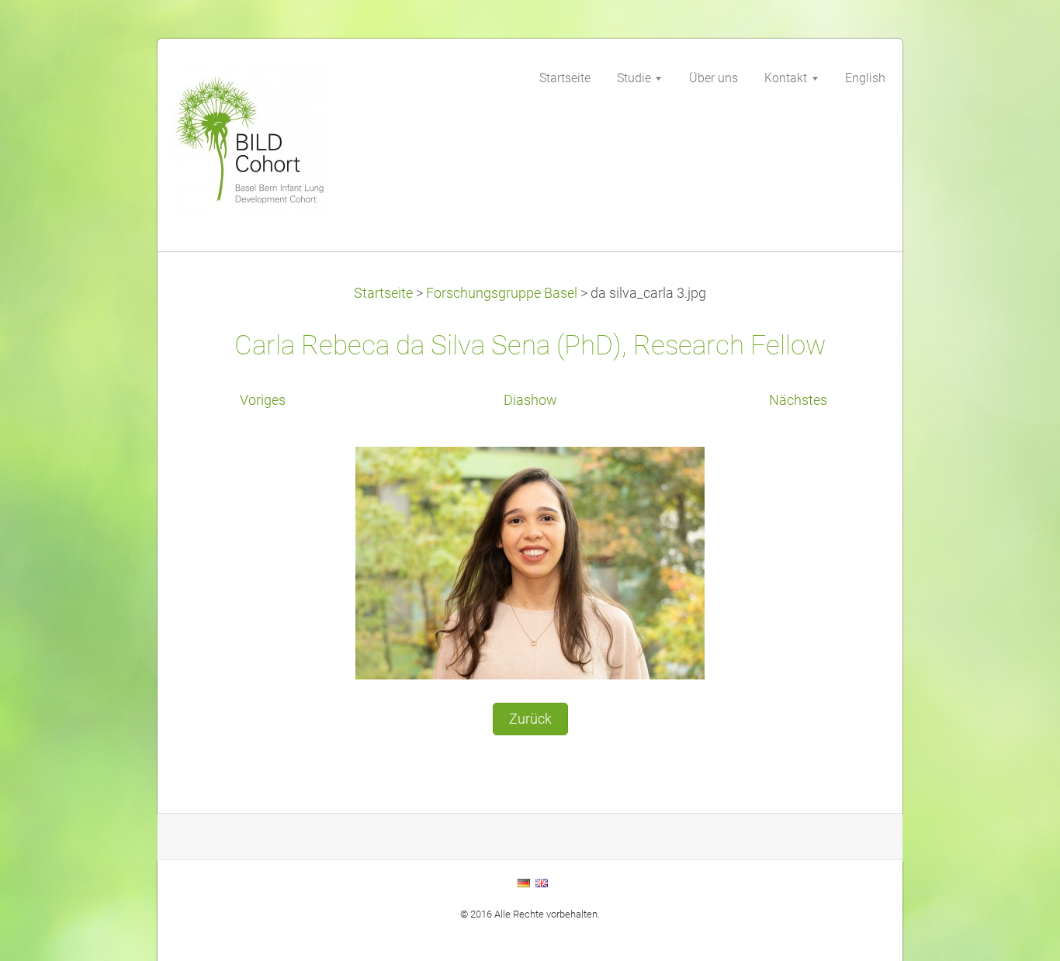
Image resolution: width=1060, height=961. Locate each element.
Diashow (530, 400)
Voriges (263, 400)
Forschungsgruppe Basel (501, 293)
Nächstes (798, 400)
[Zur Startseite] (289, 142)
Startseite (383, 293)
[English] (541, 882)
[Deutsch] (524, 882)
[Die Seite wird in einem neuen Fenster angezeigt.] (530, 561)
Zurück (530, 719)
